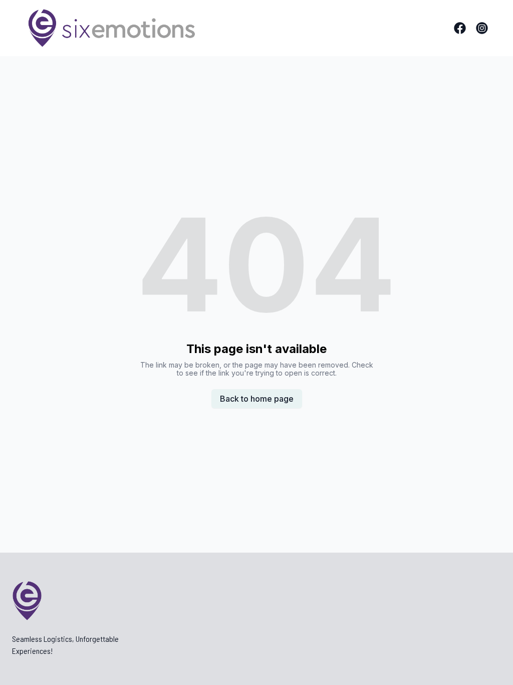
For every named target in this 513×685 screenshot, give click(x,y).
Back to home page (257, 399)
